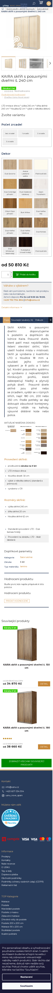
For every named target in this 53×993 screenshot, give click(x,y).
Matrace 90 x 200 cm (12, 926)
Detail (44, 684)
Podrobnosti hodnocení (13, 94)
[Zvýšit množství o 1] (11, 273)
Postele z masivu (9, 912)
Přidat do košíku (28, 274)
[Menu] (49, 3)
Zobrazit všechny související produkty (26, 763)
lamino (23, 566)
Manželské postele (10, 909)
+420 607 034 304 (15, 791)
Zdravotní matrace (10, 916)
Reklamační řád (9, 885)
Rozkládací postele (10, 930)
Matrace (5, 901)
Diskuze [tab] (39, 320)
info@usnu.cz (32, 300)
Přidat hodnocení (17, 601)
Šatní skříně (26, 557)
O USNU (5, 867)
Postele (5, 905)
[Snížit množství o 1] (11, 276)
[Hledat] (34, 3)
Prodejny (5, 856)
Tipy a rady (6, 871)
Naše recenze (8, 864)
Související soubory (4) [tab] (22, 320)
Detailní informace (10, 307)
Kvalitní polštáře (9, 934)
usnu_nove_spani (14, 795)
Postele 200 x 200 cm (12, 923)
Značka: (16, 97)
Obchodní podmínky (11, 878)
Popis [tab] (6, 320)
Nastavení (26, 977)
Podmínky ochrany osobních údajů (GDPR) (22, 881)
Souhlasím (26, 986)
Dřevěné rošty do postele (14, 919)
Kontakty (5, 860)
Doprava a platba (9, 874)
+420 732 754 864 (13, 300)
